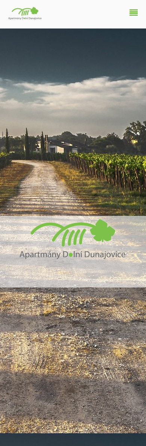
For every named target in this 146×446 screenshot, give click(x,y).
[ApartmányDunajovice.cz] (25, 17)
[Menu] (136, 13)
